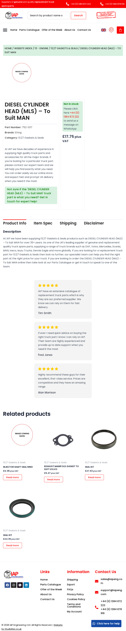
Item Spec (43, 223)
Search (78, 15)
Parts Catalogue (29, 29)
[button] (5, 30)
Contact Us (84, 29)
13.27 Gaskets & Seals (64, 48)
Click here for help (108, 623)
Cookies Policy (76, 599)
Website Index (23, 48)
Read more (12, 477)
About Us (69, 29)
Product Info (14, 223)
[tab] (14, 223)
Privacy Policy (75, 594)
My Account (74, 611)
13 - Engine (41, 48)
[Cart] (120, 30)
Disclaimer (94, 223)
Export (71, 584)
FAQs (70, 589)
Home (13, 29)
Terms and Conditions (74, 605)
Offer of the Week (52, 29)
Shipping (68, 223)
